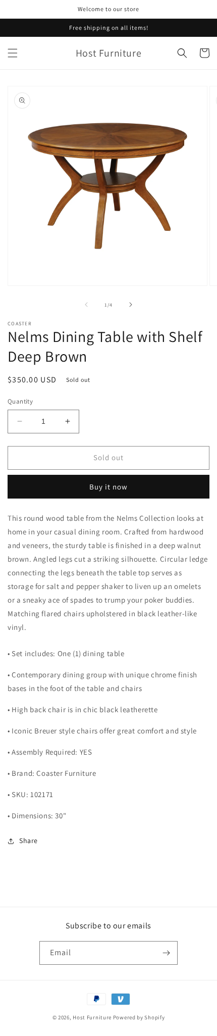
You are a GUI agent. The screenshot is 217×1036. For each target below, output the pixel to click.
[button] (13, 53)
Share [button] (28, 840)
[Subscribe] (166, 953)
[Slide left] (86, 304)
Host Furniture (92, 1017)
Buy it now (108, 486)
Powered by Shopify (139, 1017)
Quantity (20, 401)
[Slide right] (131, 304)
